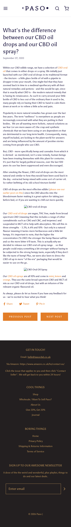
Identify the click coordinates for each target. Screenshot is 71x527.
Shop (35, 394)
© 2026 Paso (35, 514)
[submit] (64, 488)
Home (35, 436)
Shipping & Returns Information (35, 446)
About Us (35, 404)
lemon (58, 276)
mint (51, 276)
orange (6, 279)
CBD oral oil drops (17, 213)
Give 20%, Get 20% (35, 409)
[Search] (57, 8)
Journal (35, 415)
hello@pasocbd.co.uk (39, 357)
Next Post (54, 316)
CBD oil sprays (15, 276)
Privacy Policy (36, 441)
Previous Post (20, 316)
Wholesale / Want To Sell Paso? (35, 399)
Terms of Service (35, 451)
